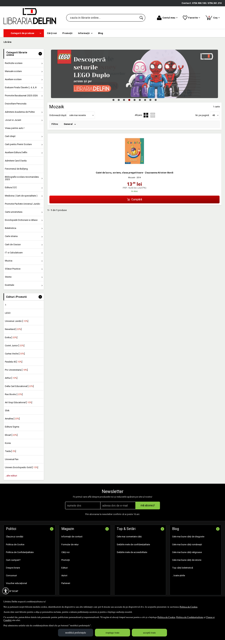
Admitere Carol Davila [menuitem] (16, 160)
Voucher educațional (16, 583)
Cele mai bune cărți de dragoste (188, 536)
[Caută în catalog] (141, 18)
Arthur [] (11, 378)
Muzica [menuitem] (8, 260)
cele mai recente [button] (77, 115)
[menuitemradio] (153, 115)
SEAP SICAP (12, 591)
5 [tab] (134, 100)
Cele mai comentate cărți (129, 536)
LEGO (8, 313)
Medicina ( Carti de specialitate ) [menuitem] (21, 195)
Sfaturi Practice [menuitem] (12, 268)
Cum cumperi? (13, 560)
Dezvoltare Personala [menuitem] (15, 103)
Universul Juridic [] (16, 321)
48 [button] (213, 115)
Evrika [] (11, 337)
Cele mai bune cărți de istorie (186, 560)
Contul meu (168, 17)
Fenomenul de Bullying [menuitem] (16, 168)
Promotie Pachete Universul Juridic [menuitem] (22, 203)
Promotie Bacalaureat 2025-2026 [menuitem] (21, 95)
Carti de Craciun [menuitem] (13, 244)
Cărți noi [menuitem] (52, 33)
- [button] (40, 53)
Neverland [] (13, 329)
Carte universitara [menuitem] (13, 212)
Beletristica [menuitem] (10, 228)
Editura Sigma (12, 426)
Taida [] (10, 451)
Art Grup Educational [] (18, 402)
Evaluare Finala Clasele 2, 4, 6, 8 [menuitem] (20, 87)
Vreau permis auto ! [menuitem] (14, 128)
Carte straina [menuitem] (11, 236)
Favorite (193, 17)
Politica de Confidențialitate (189, 617)
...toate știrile (178, 575)
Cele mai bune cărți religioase (187, 552)
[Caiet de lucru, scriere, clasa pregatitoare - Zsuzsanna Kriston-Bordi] (134, 166)
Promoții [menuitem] (67, 33)
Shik (7, 410)
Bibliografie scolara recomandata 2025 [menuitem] (22, 178)
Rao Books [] (14, 394)
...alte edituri (11, 475)
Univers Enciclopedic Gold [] (21, 467)
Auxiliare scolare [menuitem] (13, 79)
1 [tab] (113, 100)
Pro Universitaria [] (16, 370)
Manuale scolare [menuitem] (13, 71)
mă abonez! (148, 505)
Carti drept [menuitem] (10, 136)
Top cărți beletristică (182, 567)
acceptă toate (149, 632)
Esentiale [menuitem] (9, 285)
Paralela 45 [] (13, 361)
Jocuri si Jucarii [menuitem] (13, 120)
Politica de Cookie (188, 606)
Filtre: (55, 124)
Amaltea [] (12, 418)
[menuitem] (24, 33)
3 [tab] (124, 100)
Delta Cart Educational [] (19, 386)
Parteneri (65, 583)
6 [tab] (140, 100)
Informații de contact (71, 536)
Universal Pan (11, 459)
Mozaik (131, 177)
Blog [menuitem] (100, 33)
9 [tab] (155, 100)
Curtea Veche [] (15, 353)
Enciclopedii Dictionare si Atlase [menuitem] (21, 220)
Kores (8, 443)
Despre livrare (13, 567)
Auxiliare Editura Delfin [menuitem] (16, 152)
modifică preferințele (75, 632)
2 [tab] (118, 100)
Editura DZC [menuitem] (11, 187)
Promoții (65, 560)
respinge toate (112, 632)
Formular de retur (70, 544)
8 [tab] (150, 100)
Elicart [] (11, 435)
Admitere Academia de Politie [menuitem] (20, 112)
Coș (213, 17)
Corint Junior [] (14, 345)
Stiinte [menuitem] (8, 277)
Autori (64, 575)
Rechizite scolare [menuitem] (13, 63)
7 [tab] (145, 100)
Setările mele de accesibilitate (132, 552)
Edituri (64, 567)
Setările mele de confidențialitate (133, 544)
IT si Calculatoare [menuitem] (13, 252)
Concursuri (11, 575)
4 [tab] (129, 100)
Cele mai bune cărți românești (187, 544)
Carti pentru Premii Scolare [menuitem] (18, 144)
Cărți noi (65, 552)
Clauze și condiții (14, 536)
